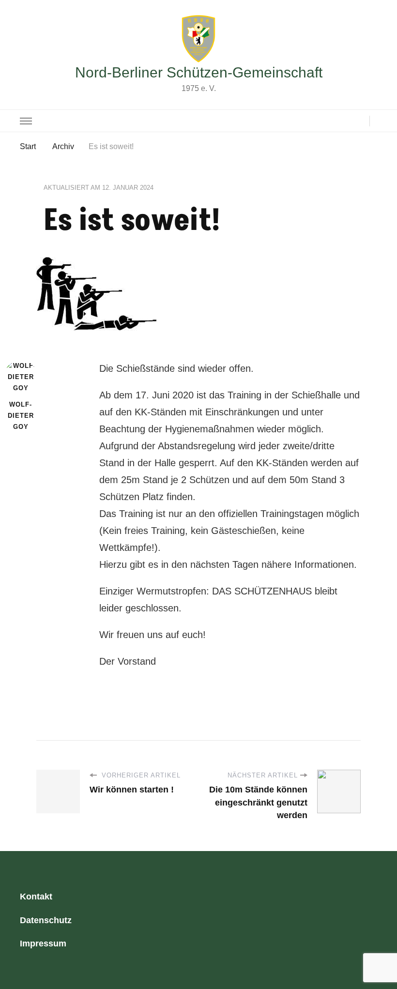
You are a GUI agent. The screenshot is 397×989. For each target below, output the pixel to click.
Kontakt (36, 896)
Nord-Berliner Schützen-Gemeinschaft (198, 72)
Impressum (43, 943)
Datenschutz (46, 920)
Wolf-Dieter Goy (21, 416)
